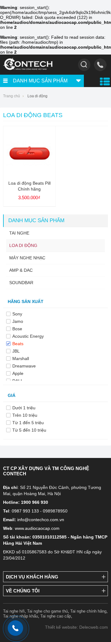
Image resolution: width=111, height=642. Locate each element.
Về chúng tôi (22, 590)
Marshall (20, 358)
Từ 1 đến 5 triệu (28, 422)
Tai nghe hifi (14, 611)
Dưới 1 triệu (23, 407)
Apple (17, 373)
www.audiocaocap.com (37, 528)
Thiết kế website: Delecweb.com (76, 627)
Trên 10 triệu (24, 415)
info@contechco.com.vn (40, 519)
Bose (17, 328)
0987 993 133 (25, 510)
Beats (17, 343)
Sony (17, 313)
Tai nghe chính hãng (88, 611)
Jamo (17, 321)
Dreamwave (24, 365)
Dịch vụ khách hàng (32, 576)
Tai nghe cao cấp (55, 616)
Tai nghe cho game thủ (47, 611)
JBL (16, 351)
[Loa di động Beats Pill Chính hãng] (29, 173)
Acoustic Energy (28, 336)
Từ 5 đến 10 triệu (29, 430)
